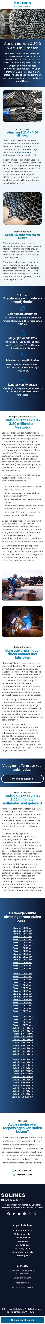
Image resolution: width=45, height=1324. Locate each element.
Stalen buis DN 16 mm (22, 931)
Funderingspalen (22, 1248)
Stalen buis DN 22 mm (22, 939)
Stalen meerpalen (22, 1234)
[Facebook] (8, 1213)
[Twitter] (14, 1213)
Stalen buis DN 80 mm (22, 1022)
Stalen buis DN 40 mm (22, 974)
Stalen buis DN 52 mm (22, 994)
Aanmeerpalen (22, 1255)
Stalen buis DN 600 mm (22, 1085)
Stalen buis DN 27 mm (22, 948)
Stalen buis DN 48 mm (22, 985)
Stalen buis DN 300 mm (22, 1071)
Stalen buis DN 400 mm (22, 1079)
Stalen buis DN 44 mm (22, 979)
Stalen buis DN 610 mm (22, 1088)
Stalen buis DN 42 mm (22, 976)
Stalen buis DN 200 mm (22, 1062)
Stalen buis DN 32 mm (22, 957)
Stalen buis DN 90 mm (22, 1025)
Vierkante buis (22, 1245)
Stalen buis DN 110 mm (22, 1034)
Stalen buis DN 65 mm (22, 1011)
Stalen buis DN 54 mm (22, 997)
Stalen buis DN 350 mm (22, 1077)
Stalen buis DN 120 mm (22, 1037)
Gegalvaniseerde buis (22, 1252)
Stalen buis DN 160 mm (22, 1051)
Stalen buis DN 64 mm (22, 1008)
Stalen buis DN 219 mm (22, 1065)
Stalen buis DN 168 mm (22, 1054)
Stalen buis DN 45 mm (22, 982)
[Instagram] (29, 1213)
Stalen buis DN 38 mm (22, 968)
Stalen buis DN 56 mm (22, 1002)
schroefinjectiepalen (19, 152)
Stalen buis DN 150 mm (22, 1048)
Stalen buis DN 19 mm (22, 934)
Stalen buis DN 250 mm (22, 1068)
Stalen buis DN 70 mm (22, 1016)
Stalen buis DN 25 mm (22, 945)
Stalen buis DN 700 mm (22, 1091)
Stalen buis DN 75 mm (22, 1019)
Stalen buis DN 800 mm (22, 1094)
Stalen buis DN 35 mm (22, 965)
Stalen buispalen (22, 1237)
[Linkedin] (35, 1213)
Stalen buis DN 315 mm (22, 1074)
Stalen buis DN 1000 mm (22, 1097)
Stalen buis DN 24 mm (22, 942)
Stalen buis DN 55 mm (22, 1000)
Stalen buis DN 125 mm (22, 1039)
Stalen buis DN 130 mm (22, 1042)
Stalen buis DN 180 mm (22, 1059)
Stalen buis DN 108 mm (22, 1031)
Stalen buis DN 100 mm (22, 1028)
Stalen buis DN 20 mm (22, 937)
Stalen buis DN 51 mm (22, 991)
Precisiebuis (22, 1241)
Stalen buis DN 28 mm (22, 951)
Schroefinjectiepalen (22, 1230)
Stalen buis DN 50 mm (22, 988)
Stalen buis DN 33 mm (22, 960)
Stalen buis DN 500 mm (22, 1082)
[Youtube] (19, 1213)
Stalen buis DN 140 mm (22, 1045)
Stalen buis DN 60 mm (22, 1005)
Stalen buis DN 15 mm (22, 928)
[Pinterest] (24, 1213)
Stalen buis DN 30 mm (22, 954)
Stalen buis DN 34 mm (22, 963)
